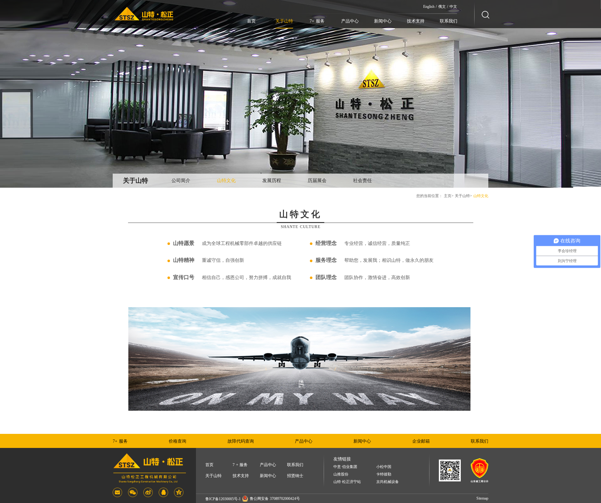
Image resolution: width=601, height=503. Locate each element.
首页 (251, 21)
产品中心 (350, 21)
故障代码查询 (241, 441)
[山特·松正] (144, 14)
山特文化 (226, 180)
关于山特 (284, 21)
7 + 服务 (240, 464)
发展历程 (271, 180)
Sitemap (482, 498)
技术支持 (415, 21)
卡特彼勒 (383, 474)
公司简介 (181, 180)
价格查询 (177, 441)
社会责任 (362, 180)
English (428, 6)
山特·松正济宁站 (347, 482)
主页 (447, 196)
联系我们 (448, 21)
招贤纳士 (295, 475)
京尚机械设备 (387, 482)
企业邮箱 (421, 441)
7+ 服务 (317, 21)
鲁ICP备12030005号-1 (223, 499)
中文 (453, 6)
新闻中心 (383, 21)
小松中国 (383, 467)
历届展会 (317, 180)
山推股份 (340, 474)
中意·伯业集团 (345, 467)
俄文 (442, 6)
